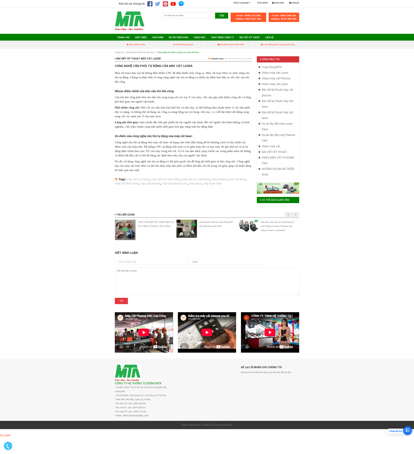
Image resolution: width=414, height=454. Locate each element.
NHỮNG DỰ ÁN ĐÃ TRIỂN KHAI (278, 171)
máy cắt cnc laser (138, 179)
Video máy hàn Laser (275, 72)
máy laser (195, 183)
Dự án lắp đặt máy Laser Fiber (277, 126)
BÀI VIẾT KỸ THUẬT (250, 37)
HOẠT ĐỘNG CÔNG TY (222, 37)
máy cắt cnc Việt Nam (196, 179)
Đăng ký (295, 3)
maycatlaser (219, 179)
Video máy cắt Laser (275, 84)
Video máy (200, 37)
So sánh (5, 435)
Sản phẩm (157, 37)
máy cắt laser (237, 179)
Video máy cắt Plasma (276, 78)
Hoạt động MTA (272, 67)
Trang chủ (123, 37)
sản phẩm (262, 3)
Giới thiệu (141, 37)
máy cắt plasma (150, 183)
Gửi (121, 301)
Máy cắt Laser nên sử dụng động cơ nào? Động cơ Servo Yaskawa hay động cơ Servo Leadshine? (277, 226)
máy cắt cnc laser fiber (165, 179)
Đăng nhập (279, 3)
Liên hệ (269, 37)
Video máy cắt (271, 146)
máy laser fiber (212, 183)
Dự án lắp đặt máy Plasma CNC (278, 137)
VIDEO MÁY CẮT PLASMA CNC (278, 160)
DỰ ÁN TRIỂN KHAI (178, 37)
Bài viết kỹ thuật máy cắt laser (140, 52)
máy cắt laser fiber (127, 183)
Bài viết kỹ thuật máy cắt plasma (277, 92)
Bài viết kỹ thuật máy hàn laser (278, 103)
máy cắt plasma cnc (175, 183)
